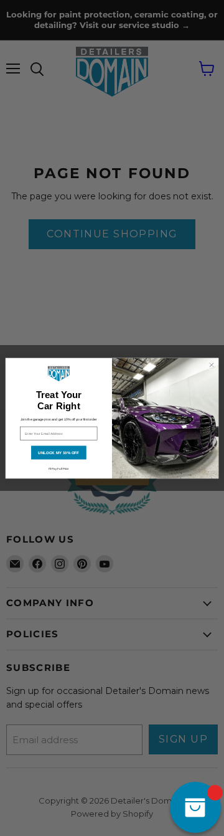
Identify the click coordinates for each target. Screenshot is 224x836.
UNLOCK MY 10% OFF (58, 452)
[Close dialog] (211, 364)
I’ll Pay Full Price (59, 468)
